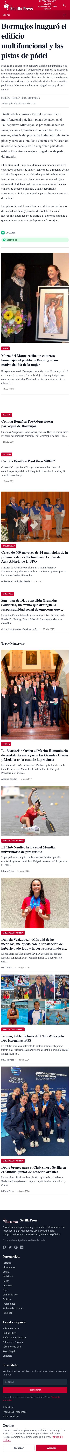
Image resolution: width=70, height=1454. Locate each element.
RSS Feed (8, 1312)
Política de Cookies (13, 1342)
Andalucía (8, 1276)
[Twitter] (10, 1247)
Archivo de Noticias (13, 1308)
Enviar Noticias (11, 1416)
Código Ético (9, 1332)
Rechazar (19, 1447)
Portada (7, 1262)
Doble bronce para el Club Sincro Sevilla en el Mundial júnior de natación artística (33, 1169)
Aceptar (51, 1447)
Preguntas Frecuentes (15, 1411)
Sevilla (6, 1271)
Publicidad (8, 1407)
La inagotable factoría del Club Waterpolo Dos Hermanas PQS (32, 1038)
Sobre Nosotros (11, 1328)
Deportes (8, 1285)
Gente (6, 1280)
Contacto (7, 1355)
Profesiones (9, 1303)
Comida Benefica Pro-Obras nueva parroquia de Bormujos (27, 423)
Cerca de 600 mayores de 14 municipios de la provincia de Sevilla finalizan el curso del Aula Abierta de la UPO (34, 557)
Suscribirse (35, 1389)
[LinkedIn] (21, 1247)
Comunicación (10, 1294)
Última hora (9, 1267)
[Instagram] (16, 1247)
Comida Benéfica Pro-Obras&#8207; (28, 461)
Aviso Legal (9, 1351)
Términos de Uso (12, 1346)
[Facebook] (4, 1247)
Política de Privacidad (14, 1337)
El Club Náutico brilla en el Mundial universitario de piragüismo (28, 849)
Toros (5, 1290)
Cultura (7, 1299)
